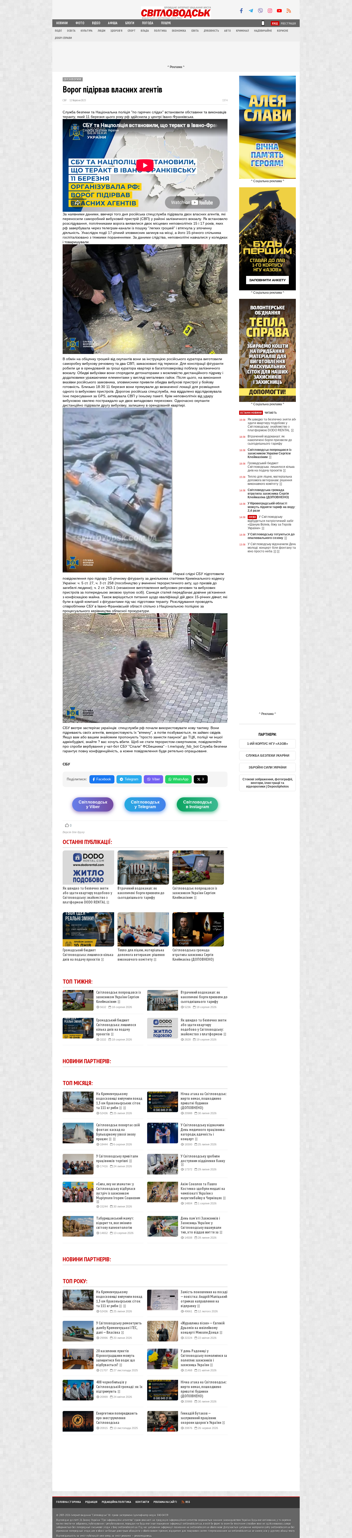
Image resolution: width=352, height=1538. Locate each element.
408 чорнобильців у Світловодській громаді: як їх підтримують (119, 1387)
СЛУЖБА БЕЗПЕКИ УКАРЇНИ (267, 755)
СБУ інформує (72, 79)
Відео (96, 23)
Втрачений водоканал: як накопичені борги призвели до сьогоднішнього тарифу (141, 893)
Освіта (71, 30)
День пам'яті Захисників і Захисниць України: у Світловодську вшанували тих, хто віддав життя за (201, 1225)
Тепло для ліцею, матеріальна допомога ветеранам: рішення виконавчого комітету (141, 955)
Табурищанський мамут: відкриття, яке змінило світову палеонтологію (115, 1223)
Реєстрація (288, 23)
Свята (195, 30)
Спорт (132, 30)
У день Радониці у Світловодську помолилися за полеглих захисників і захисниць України (204, 1358)
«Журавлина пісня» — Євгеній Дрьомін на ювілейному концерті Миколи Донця (202, 1328)
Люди (101, 30)
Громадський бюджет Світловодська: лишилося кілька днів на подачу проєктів (88, 955)
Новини (62, 23)
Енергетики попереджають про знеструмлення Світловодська (117, 1418)
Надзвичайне (263, 30)
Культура (87, 30)
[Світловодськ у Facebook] (241, 10)
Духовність (211, 30)
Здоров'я (116, 30)
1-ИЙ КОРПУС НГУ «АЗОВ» (267, 744)
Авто (227, 30)
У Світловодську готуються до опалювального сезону (271, 536)
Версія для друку (74, 832)
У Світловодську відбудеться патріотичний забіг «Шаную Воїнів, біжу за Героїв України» (271, 522)
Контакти (142, 1502)
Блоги (129, 23)
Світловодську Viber (93, 804)
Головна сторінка (68, 1502)
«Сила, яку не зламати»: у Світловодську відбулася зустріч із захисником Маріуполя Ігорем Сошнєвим (118, 1191)
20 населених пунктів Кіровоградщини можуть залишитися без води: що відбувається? (115, 1358)
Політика (160, 30)
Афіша (113, 23)
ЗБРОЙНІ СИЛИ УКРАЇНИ (268, 767)
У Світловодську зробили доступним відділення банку (203, 1158)
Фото (80, 23)
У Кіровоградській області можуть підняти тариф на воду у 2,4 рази (272, 507)
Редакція (91, 1502)
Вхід (275, 23)
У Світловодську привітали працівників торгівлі (117, 1158)
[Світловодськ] (176, 18)
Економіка (179, 30)
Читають (271, 413)
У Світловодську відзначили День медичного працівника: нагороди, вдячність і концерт (203, 1132)
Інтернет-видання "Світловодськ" (89, 1515)
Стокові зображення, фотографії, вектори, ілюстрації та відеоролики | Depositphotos (267, 783)
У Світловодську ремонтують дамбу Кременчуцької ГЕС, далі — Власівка (119, 1328)
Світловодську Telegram (145, 804)
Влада (145, 30)
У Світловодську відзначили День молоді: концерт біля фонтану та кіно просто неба (272, 547)
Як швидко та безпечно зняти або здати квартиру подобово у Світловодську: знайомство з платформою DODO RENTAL (87, 895)
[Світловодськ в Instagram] (269, 10)
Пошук (166, 23)
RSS (188, 1502)
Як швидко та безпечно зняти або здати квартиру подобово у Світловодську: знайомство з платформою (203, 1027)
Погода (147, 23)
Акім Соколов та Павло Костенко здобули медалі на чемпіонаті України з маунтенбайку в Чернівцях (203, 1191)
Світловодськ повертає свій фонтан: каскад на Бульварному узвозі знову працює (118, 1132)
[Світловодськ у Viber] (260, 10)
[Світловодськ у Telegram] (251, 10)
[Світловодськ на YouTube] (279, 10)
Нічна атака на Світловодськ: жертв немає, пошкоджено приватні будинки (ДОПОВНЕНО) (204, 1101)
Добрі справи (63, 38)
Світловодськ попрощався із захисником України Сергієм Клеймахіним (194, 893)
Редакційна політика (116, 1502)
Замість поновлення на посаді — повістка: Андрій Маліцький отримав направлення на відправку (204, 1299)
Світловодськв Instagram (197, 804)
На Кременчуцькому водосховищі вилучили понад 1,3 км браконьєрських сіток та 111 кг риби (119, 1101)
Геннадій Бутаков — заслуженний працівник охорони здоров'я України (201, 1418)
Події (58, 30)
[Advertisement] (176, 53)
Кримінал (242, 30)
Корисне (282, 30)
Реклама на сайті (165, 1502)
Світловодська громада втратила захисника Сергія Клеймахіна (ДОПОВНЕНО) (193, 955)
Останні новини (251, 413)
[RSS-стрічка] (288, 10)
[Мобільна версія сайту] (263, 23)
